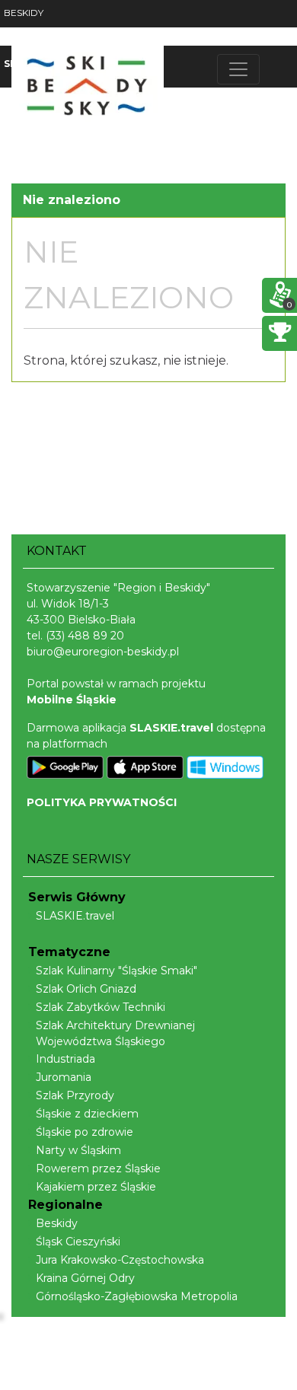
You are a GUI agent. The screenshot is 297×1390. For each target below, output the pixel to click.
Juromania (63, 1077)
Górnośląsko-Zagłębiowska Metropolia (137, 1296)
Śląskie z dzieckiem (87, 1114)
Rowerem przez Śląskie (98, 1168)
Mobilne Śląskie (72, 699)
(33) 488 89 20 (85, 635)
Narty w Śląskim (78, 1150)
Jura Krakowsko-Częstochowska (120, 1260)
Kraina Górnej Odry (85, 1278)
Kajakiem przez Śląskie (96, 1187)
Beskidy (57, 1223)
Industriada (65, 1059)
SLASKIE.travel (75, 916)
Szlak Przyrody (75, 1095)
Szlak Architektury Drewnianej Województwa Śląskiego (115, 1033)
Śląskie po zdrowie (84, 1132)
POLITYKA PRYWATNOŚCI (102, 802)
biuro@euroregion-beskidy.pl (103, 651)
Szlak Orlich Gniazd (86, 989)
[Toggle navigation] (238, 69)
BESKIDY (23, 12)
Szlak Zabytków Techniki (100, 1007)
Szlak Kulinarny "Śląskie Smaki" (116, 970)
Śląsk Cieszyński (78, 1241)
